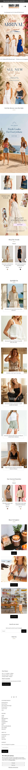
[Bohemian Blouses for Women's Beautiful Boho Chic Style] (14, 329)
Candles (14, 553)
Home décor (14, 616)
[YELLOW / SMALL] (20, 508)
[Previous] (1, 259)
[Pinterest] (16, 697)
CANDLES (3, 723)
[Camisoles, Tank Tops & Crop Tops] (14, 360)
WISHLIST (4, 729)
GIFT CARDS (4, 727)
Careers (3, 737)
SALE (3, 724)
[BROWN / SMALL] (7, 508)
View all (14, 243)
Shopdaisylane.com (6, 734)
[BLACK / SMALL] (20, 269)
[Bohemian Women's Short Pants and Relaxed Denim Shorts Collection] (14, 423)
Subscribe (5, 751)
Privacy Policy (4, 707)
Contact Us (4, 736)
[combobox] (14, 631)
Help (3, 710)
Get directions (6, 684)
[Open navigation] (2, 6)
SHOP (3, 717)
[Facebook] (11, 697)
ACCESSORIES (5, 721)
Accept (13, 763)
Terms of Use (4, 708)
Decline (13, 765)
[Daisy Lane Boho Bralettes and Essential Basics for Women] (14, 455)
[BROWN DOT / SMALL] (7, 269)
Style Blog (4, 739)
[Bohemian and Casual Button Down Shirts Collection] (14, 297)
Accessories (14, 584)
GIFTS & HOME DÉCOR (6, 726)
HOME (3, 715)
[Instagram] (13, 697)
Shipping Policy (5, 702)
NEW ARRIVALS (5, 718)
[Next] (26, 259)
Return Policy (4, 704)
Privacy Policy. (12, 760)
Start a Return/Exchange (6, 705)
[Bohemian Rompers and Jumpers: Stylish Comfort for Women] (14, 391)
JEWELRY (3, 720)
